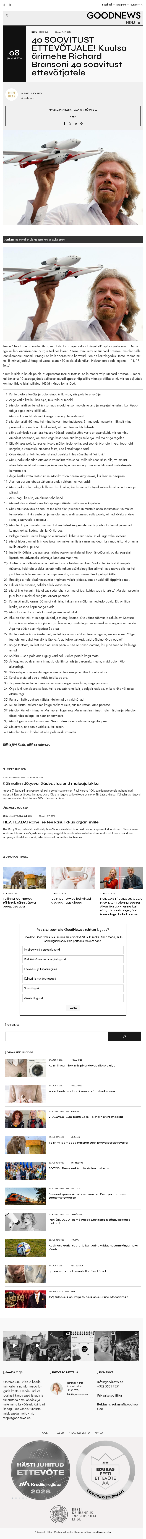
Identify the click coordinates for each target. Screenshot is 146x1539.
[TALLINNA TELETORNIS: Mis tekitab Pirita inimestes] (14, 1346)
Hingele (43, 31)
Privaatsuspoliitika (109, 1395)
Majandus (78, 109)
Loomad (75, 1137)
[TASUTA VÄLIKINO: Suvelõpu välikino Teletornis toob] (59, 1346)
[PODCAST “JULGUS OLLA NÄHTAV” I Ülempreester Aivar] (82, 1346)
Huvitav (75, 1239)
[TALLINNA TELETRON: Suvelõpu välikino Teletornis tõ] (37, 1346)
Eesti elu (75, 1188)
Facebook (107, 4)
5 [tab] (26, 1498)
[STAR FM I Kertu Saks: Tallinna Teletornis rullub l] (105, 1346)
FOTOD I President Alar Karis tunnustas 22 (79, 1168)
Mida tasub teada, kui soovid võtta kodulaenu (82, 1091)
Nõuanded (91, 109)
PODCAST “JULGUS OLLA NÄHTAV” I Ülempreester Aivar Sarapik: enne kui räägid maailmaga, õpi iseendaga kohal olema (121, 906)
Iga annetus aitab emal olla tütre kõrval (77, 1271)
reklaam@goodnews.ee (117, 1406)
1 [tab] (12, 1498)
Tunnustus (77, 1162)
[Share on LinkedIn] (76, 123)
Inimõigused (77, 1214)
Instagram (121, 4)
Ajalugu (75, 1111)
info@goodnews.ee (110, 1382)
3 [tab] (19, 1498)
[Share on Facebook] (64, 123)
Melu (73, 1291)
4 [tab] (23, 1498)
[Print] (81, 123)
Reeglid (59, 1433)
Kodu (34, 31)
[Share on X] (70, 123)
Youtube (133, 4)
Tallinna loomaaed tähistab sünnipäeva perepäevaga (19, 902)
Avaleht (46, 1433)
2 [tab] (16, 1498)
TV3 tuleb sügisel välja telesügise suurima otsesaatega (89, 1297)
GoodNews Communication (99, 1532)
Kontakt (99, 1433)
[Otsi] (124, 1036)
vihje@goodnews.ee (17, 1418)
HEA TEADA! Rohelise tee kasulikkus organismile (51, 822)
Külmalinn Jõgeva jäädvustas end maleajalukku (51, 783)
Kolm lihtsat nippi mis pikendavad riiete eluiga (82, 1065)
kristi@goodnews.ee (77, 1394)
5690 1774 (73, 1390)
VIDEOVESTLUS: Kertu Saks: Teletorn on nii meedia (86, 1116)
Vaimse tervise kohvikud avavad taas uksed (71, 900)
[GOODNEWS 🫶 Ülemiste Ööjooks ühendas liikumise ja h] (127, 1346)
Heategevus (77, 1265)
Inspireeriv (65, 109)
